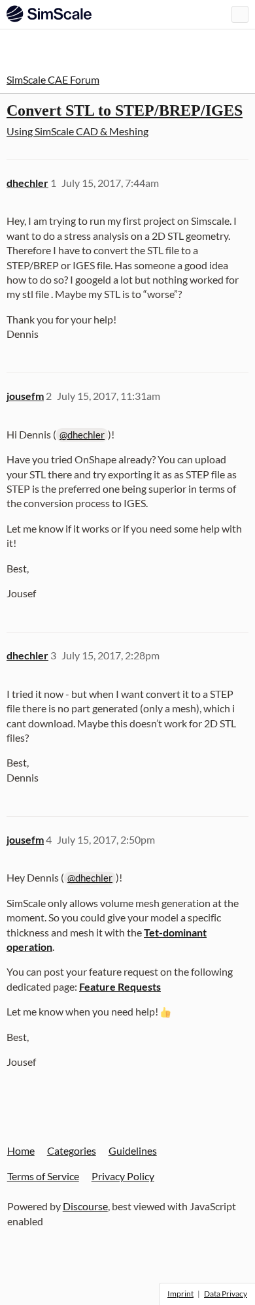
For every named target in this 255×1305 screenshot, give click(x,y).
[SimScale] (49, 13)
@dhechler (82, 434)
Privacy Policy (123, 1176)
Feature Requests (120, 986)
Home (21, 1150)
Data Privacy (225, 1293)
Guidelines (133, 1150)
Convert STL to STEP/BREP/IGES (125, 110)
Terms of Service (43, 1176)
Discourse (85, 1206)
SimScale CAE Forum (53, 79)
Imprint (180, 1293)
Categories (71, 1150)
